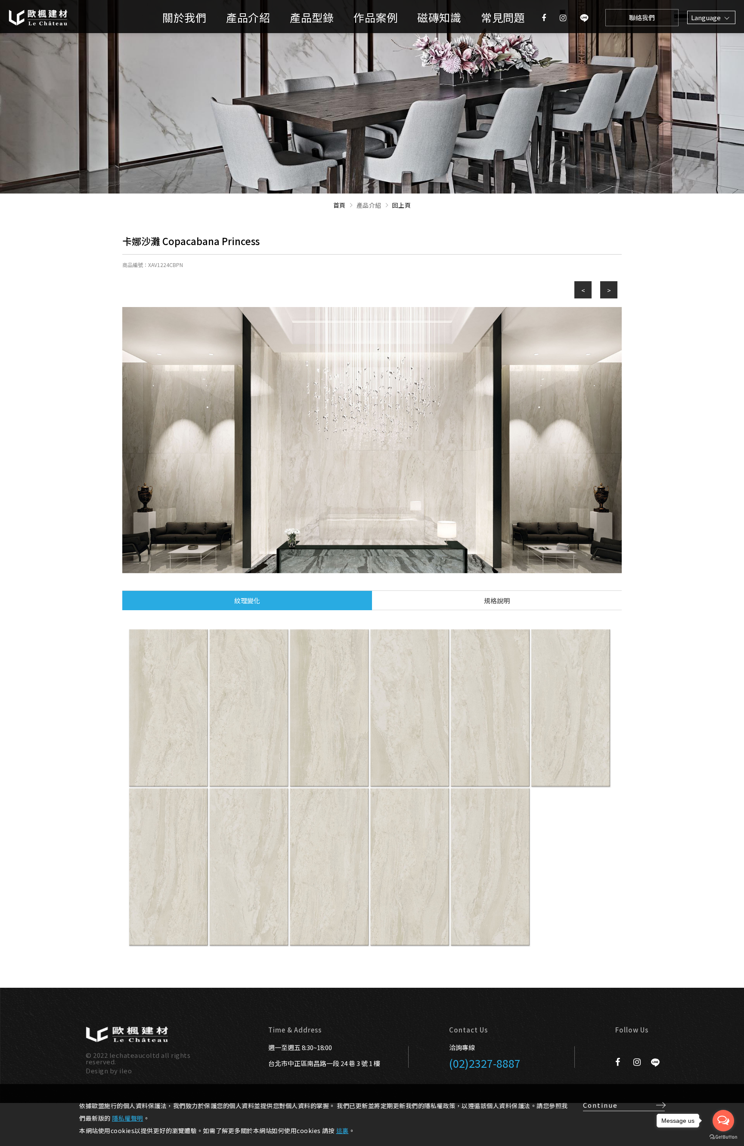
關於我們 (184, 17)
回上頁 (401, 205)
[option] (372, 440)
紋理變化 (247, 600)
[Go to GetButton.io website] (723, 1137)
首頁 (339, 205)
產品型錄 (312, 17)
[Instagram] (563, 17)
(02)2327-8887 (485, 1063)
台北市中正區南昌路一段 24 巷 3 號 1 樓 (324, 1063)
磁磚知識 (439, 17)
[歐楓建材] (127, 1034)
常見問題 (503, 17)
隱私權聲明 (127, 1118)
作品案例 (375, 17)
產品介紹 (248, 17)
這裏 (342, 1130)
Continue (600, 1105)
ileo (125, 1070)
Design (97, 1070)
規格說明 (497, 600)
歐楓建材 (50, 17)
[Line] (584, 17)
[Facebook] (544, 17)
